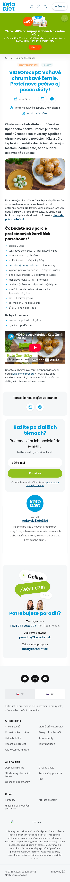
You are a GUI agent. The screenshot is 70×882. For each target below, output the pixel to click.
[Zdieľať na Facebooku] (52, 99)
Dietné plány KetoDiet (51, 726)
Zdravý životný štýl (25, 57)
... (11, 57)
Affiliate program (48, 799)
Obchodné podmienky (17, 781)
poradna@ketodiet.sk (35, 637)
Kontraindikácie (47, 743)
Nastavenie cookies (16, 875)
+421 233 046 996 (23, 625)
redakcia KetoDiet (37, 113)
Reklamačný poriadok (50, 773)
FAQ (41, 779)
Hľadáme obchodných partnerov (17, 807)
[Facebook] (25, 678)
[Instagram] (35, 678)
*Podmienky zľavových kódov (17, 775)
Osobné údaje (46, 767)
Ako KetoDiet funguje (17, 749)
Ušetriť (35, 47)
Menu (61, 6)
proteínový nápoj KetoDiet (24, 265)
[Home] (6, 58)
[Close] (64, 18)
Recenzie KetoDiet (15, 743)
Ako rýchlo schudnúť (50, 732)
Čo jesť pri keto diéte (17, 732)
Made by (56, 871)
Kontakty (10, 799)
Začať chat (32, 588)
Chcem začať (12, 726)
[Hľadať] (31, 6)
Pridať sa (35, 473)
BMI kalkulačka (13, 738)
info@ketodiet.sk (35, 649)
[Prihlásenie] (38, 6)
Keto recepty (46, 738)
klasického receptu (23, 373)
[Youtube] (45, 678)
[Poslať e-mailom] (42, 99)
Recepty (47, 64)
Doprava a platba (14, 767)
